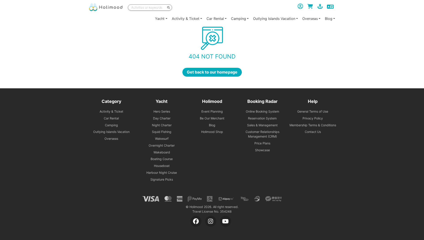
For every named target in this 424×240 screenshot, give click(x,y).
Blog (212, 125)
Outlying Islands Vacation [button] (274, 18)
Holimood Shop (212, 132)
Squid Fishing (161, 132)
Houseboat (162, 166)
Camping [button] (238, 18)
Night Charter (162, 125)
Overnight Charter (162, 145)
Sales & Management (262, 125)
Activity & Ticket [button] (185, 18)
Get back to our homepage (212, 72)
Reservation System (262, 118)
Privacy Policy (313, 118)
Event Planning (212, 111)
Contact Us (313, 132)
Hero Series (161, 111)
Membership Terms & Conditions (313, 125)
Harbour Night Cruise (161, 172)
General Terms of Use (312, 111)
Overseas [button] (310, 18)
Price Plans (262, 143)
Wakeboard (161, 152)
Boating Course (162, 159)
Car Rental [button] (215, 18)
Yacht (160, 18)
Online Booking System (262, 111)
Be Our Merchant (212, 118)
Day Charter (161, 118)
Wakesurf (161, 138)
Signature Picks (161, 179)
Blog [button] (328, 18)
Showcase (262, 150)
